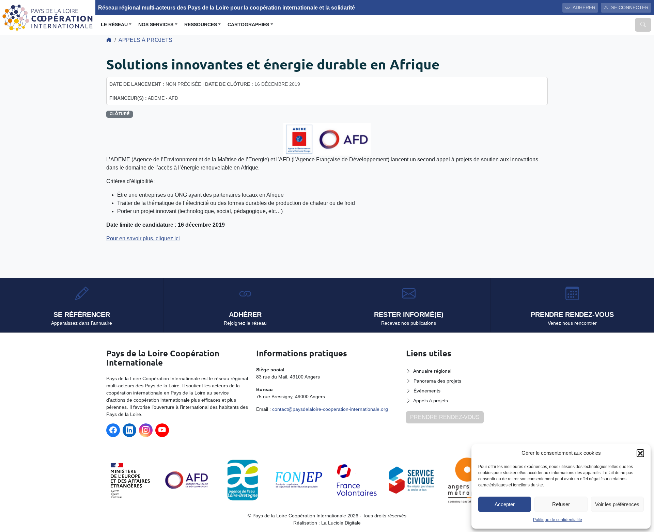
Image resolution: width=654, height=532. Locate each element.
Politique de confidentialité (557, 519)
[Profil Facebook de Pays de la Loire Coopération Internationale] (113, 430)
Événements (427, 390)
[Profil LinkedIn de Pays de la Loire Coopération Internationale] (129, 430)
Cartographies (248, 24)
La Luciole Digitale (341, 523)
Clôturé (120, 114)
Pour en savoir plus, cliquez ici (143, 238)
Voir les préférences (617, 504)
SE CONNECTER (630, 7)
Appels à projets (145, 40)
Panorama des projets (437, 381)
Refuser (561, 504)
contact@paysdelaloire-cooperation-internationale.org (330, 409)
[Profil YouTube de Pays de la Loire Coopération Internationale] (162, 430)
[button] (640, 453)
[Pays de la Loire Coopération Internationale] (47, 17)
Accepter (505, 504)
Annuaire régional (432, 371)
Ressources (200, 24)
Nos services (155, 24)
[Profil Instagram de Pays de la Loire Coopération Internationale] (146, 430)
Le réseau (114, 24)
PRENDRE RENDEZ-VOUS (445, 417)
